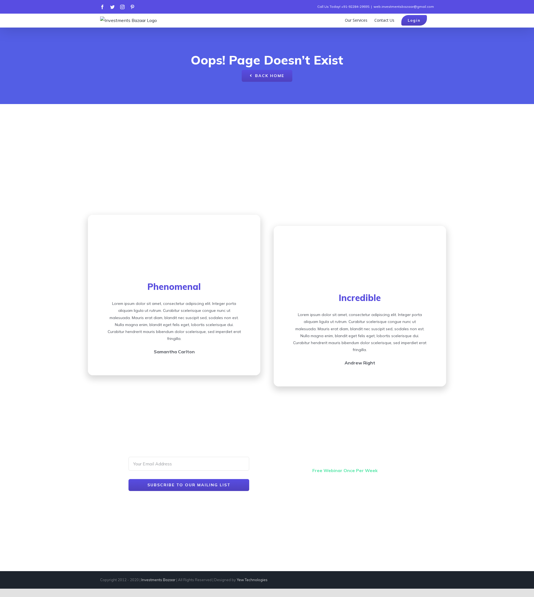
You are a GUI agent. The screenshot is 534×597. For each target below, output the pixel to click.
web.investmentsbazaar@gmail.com (404, 6)
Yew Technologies (252, 580)
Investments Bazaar (158, 580)
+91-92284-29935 (355, 6)
